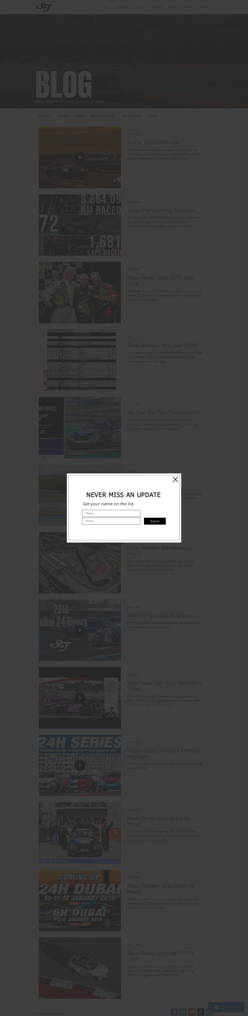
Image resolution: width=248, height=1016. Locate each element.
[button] (175, 479)
